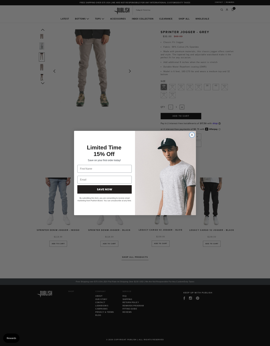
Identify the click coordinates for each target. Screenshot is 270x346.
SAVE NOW (104, 189)
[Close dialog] (192, 135)
